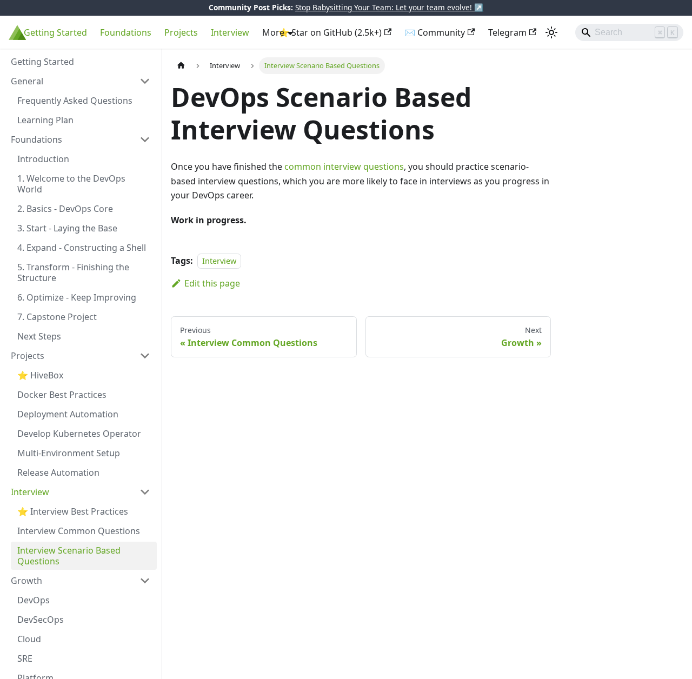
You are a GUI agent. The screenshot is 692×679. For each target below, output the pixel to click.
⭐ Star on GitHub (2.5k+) (330, 32)
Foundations (125, 32)
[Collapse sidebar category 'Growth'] (145, 580)
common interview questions (344, 166)
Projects (181, 32)
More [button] (273, 32)
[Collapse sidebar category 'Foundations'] (145, 139)
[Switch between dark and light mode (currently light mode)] (551, 32)
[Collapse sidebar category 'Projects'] (145, 355)
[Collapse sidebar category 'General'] (145, 81)
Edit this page (212, 283)
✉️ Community (434, 32)
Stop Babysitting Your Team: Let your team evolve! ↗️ (389, 7)
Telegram (507, 32)
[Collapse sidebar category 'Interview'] (145, 492)
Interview (230, 32)
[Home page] (181, 65)
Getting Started (55, 32)
